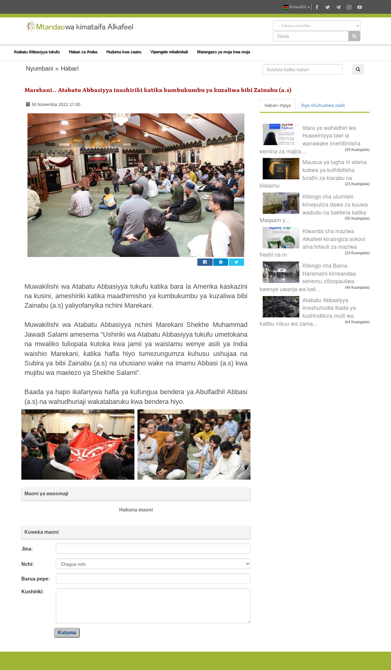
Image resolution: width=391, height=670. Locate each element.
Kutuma (67, 632)
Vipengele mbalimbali (169, 52)
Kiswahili (297, 7)
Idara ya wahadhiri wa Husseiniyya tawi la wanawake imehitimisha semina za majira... (310, 139)
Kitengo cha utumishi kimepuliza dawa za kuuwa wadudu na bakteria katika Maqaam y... (314, 208)
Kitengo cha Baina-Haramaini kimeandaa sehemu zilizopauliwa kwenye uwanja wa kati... (308, 277)
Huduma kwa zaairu (123, 52)
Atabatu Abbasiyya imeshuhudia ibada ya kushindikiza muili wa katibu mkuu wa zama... (308, 311)
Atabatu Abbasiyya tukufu (37, 52)
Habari (70, 68)
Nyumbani (39, 68)
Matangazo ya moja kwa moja (223, 52)
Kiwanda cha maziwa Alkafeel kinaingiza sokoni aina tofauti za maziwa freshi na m (312, 242)
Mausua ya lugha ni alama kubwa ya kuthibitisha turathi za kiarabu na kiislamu (313, 173)
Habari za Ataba (83, 52)
